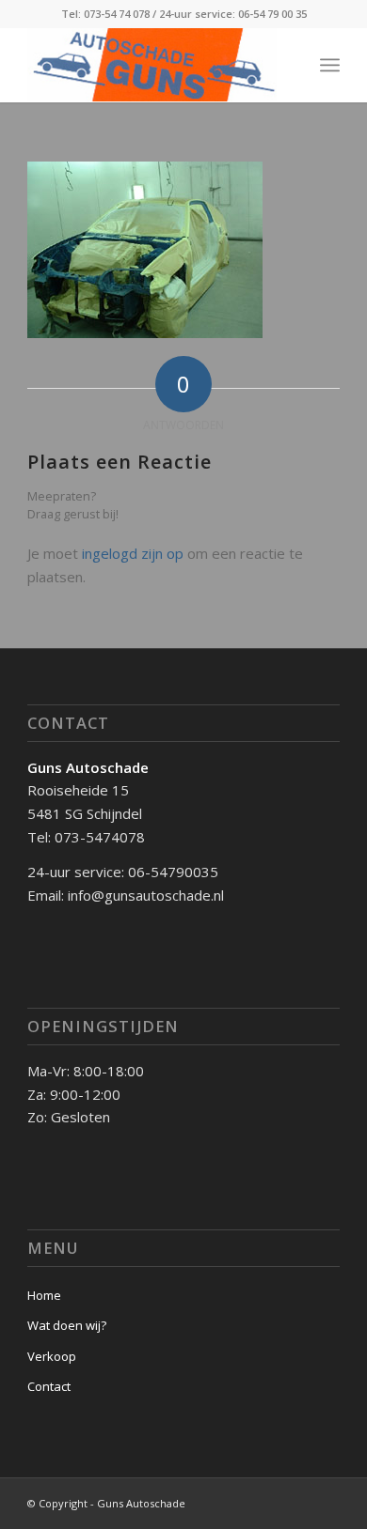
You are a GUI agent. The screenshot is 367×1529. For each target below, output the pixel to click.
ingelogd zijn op (133, 553)
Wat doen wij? (66, 1325)
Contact (49, 1386)
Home (44, 1295)
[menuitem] (330, 64)
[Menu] (330, 64)
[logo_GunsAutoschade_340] (152, 64)
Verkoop (51, 1356)
